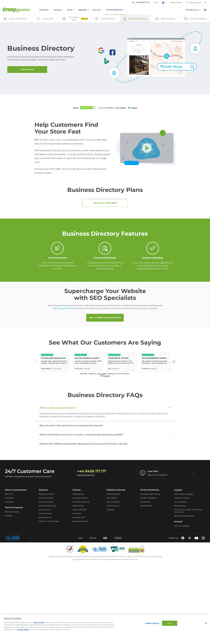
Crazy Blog (9, 502)
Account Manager (181, 526)
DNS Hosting (78, 506)
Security (96, 10)
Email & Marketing (149, 490)
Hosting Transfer (80, 510)
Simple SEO (145, 502)
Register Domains (46, 494)
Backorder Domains (47, 506)
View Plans (27, 69)
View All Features (105, 203)
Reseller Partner (176, 2)
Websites (82, 10)
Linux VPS (77, 513)
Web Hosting (78, 494)
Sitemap (143, 556)
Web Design (111, 498)
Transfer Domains (46, 502)
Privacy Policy (23, 629)
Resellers (8, 516)
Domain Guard (45, 513)
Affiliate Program (12, 512)
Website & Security (115, 490)
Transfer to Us (192, 10)
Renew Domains (46, 498)
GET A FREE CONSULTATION (105, 317)
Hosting (57, 10)
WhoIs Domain (45, 517)
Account (178, 521)
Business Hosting (80, 498)
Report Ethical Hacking (184, 516)
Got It (169, 623)
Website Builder (113, 494)
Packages (110, 510)
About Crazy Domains (16, 490)
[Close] (206, 623)
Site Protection (112, 506)
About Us (9, 494)
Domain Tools (45, 510)
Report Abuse (180, 506)
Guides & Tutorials (181, 498)
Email (69, 10)
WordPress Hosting (81, 502)
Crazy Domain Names (63, 556)
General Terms (112, 556)
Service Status (180, 502)
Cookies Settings (152, 623)
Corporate (9, 498)
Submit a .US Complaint (49, 521)
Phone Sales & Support (183, 494)
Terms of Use (133, 556)
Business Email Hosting (150, 494)
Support (178, 490)
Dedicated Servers (80, 521)
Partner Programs (14, 507)
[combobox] (23, 538)
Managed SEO (64, 308)
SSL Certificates (113, 502)
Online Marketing (114, 10)
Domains (43, 10)
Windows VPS (79, 517)
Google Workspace (148, 498)
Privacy (123, 556)
